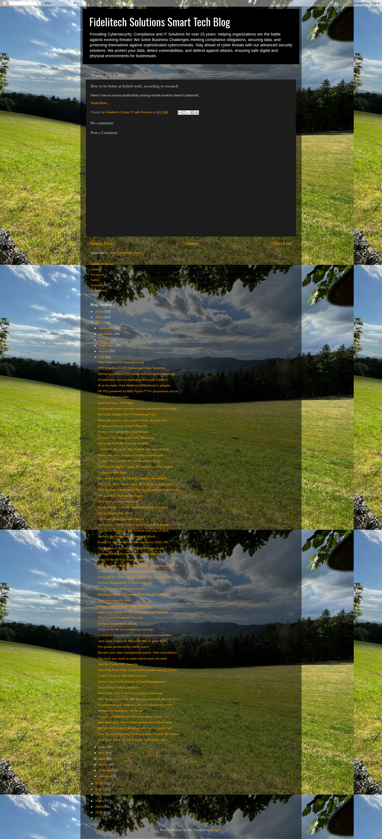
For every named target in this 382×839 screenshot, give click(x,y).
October (105, 339)
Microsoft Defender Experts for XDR (123, 443)
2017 (99, 818)
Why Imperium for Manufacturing (121, 362)
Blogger (216, 830)
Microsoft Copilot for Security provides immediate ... (134, 478)
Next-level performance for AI (118, 501)
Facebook (97, 274)
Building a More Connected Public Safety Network (132, 594)
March (104, 764)
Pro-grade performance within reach (123, 647)
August (104, 351)
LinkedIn (96, 269)
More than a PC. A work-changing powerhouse (130, 455)
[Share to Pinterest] (197, 112)
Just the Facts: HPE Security (118, 664)
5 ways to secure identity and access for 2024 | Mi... (134, 542)
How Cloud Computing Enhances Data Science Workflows (138, 734)
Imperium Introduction (113, 397)
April (102, 758)
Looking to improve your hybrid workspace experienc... (136, 635)
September (107, 345)
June (103, 747)
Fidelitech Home (101, 264)
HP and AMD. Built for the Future (121, 496)
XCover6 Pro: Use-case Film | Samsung (126, 437)
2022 (99, 789)
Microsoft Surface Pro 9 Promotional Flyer (127, 414)
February (106, 770)
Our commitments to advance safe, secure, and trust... (136, 728)
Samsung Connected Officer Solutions (124, 606)
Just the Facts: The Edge (115, 403)
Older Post (281, 243)
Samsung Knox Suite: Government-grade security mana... (138, 670)
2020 (99, 801)
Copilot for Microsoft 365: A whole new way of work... (134, 449)
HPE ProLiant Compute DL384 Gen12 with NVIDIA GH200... (140, 490)
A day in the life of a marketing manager (126, 629)
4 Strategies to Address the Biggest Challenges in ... (134, 571)
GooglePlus (98, 290)
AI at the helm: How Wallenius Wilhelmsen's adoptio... (135, 385)
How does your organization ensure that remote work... (136, 722)
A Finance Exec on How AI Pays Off (122, 426)
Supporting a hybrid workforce (119, 687)
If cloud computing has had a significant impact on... (134, 716)
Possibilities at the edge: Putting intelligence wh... (132, 548)
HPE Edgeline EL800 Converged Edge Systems (131, 368)
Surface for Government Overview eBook (126, 536)
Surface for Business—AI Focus (120, 710)
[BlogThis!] (184, 112)
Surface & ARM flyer (112, 472)
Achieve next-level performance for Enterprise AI (132, 554)
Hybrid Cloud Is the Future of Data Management (131, 681)
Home (192, 243)
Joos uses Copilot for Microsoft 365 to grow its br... (133, 641)
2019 (99, 806)
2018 (99, 812)
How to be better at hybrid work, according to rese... (134, 739)
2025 (99, 317)
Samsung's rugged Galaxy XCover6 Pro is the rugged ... (137, 466)
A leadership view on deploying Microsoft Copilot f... (134, 379)
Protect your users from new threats (123, 432)
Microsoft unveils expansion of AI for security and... (133, 420)
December (106, 328)
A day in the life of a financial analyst (123, 559)
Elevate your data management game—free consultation (137, 652)
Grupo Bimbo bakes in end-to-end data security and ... (136, 577)
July (102, 357)
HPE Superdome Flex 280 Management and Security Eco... (139, 699)
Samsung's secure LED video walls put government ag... (137, 373)
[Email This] (180, 112)
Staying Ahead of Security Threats (121, 588)
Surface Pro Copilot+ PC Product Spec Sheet (129, 461)
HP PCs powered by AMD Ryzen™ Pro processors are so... (139, 391)
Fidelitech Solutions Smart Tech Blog (159, 21)
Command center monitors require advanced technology (137, 408)
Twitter (95, 280)
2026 (99, 311)
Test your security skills (114, 600)
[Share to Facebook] (192, 112)
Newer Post (101, 243)
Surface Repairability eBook (117, 623)
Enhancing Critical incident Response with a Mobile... (135, 524)
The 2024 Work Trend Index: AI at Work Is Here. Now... (136, 484)
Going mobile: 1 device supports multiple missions (133, 507)
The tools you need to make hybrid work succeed (132, 658)
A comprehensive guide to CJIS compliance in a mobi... (136, 705)
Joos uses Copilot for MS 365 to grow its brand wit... (134, 612)
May (102, 752)
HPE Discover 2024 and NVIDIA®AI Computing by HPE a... (139, 565)
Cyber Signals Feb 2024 (115, 513)
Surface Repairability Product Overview (125, 582)
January (105, 776)
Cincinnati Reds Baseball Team (119, 519)
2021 (99, 795)
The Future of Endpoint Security (120, 617)
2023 (99, 783)
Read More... (100, 103)
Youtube (96, 285)
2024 (99, 323)
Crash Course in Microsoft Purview (122, 675)
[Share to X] (188, 112)
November (106, 334)
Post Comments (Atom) (126, 253)
